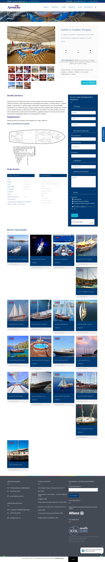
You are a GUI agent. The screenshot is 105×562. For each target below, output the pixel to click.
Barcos (46, 7)
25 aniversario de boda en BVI (46, 513)
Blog (80, 7)
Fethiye (63, 41)
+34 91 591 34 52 (34, 1)
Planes (63, 7)
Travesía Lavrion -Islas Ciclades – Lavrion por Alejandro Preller (52, 495)
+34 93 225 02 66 (93, 1)
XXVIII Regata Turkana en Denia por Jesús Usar (50, 488)
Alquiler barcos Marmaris (77, 62)
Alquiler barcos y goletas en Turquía (81, 38)
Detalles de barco (89, 83)
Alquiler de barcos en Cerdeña (78, 538)
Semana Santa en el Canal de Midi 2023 (48, 502)
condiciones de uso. (59, 558)
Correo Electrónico (75, 486)
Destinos (55, 7)
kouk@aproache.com (81, 1)
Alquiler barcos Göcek (83, 34)
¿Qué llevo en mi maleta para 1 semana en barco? (51, 507)
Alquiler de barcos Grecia (76, 541)
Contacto (89, 7)
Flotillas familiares (42, 518)
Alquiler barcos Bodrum (69, 34)
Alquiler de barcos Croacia (77, 540)
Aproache (71, 7)
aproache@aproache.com (20, 1)
